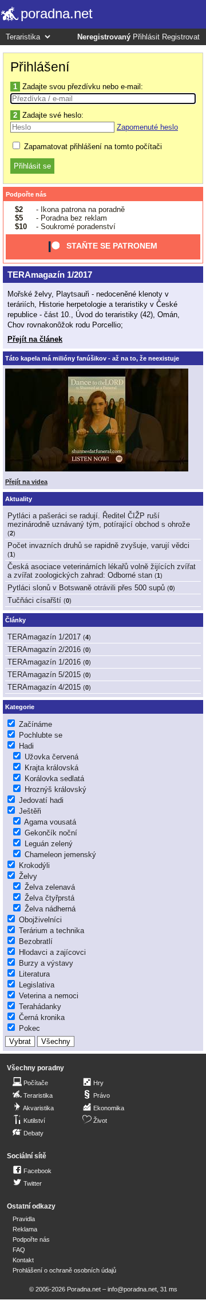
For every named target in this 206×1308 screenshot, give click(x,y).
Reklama (25, 1229)
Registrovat (181, 37)
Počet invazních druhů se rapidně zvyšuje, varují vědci (98, 545)
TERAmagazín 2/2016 (44, 649)
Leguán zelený (49, 843)
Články (15, 620)
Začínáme (35, 724)
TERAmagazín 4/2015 (44, 687)
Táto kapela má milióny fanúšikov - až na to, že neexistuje (92, 358)
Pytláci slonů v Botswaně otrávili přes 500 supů (86, 587)
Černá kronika (42, 1017)
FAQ (19, 1249)
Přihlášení (39, 66)
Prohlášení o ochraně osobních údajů (64, 1270)
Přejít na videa (26, 481)
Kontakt (23, 1260)
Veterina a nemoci (48, 995)
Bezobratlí (36, 941)
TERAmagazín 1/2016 (44, 662)
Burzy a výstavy (46, 963)
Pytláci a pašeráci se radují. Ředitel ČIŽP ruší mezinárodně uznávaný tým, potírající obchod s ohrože (98, 520)
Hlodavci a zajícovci (52, 952)
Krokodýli (34, 865)
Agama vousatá (50, 822)
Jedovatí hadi (41, 800)
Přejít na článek (34, 339)
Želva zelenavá (50, 887)
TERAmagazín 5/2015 (44, 674)
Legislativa (36, 985)
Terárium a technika (51, 930)
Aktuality (18, 498)
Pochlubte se (40, 735)
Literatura (34, 974)
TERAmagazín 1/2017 (49, 274)
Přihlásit (146, 37)
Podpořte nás (26, 194)
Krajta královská (51, 767)
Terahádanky (40, 1006)
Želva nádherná (50, 909)
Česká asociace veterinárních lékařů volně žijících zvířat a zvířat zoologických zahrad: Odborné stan (101, 570)
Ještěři (30, 811)
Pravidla (24, 1218)
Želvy (28, 876)
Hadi (26, 746)
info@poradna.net (132, 1289)
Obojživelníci (40, 919)
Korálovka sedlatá (54, 778)
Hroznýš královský (55, 789)
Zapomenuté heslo (147, 127)
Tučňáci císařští (34, 600)
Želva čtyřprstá (49, 898)
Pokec (29, 1028)
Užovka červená (51, 757)
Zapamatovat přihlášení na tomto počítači (92, 146)
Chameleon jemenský (60, 854)
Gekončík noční (51, 833)
